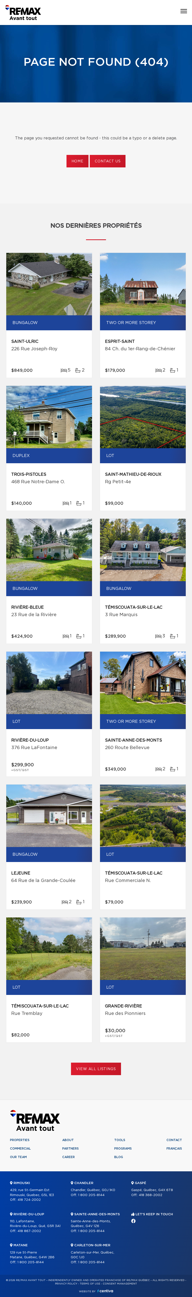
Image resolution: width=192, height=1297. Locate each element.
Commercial (20, 1148)
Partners (70, 1148)
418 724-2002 (29, 1200)
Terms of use (90, 1284)
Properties (20, 1140)
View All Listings (96, 1069)
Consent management (120, 1284)
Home (78, 161)
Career (68, 1157)
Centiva (105, 1291)
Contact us (107, 161)
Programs (123, 1148)
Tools (119, 1140)
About (68, 1140)
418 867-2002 (29, 1231)
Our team (18, 1157)
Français (174, 1148)
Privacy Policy (66, 1284)
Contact (174, 1140)
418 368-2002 (150, 1195)
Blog (118, 1157)
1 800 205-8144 (31, 1262)
